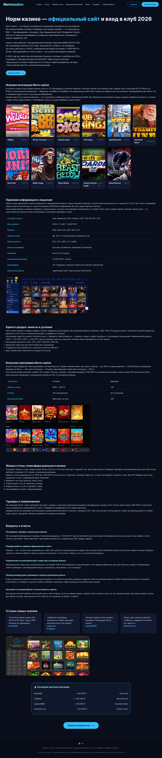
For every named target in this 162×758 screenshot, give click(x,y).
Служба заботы (108, 4)
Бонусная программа (74, 4)
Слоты (46, 4)
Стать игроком (150, 4)
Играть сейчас (15, 73)
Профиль (133, 4)
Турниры (96, 4)
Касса (87, 4)
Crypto (39, 4)
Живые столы (57, 4)
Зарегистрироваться (81, 725)
